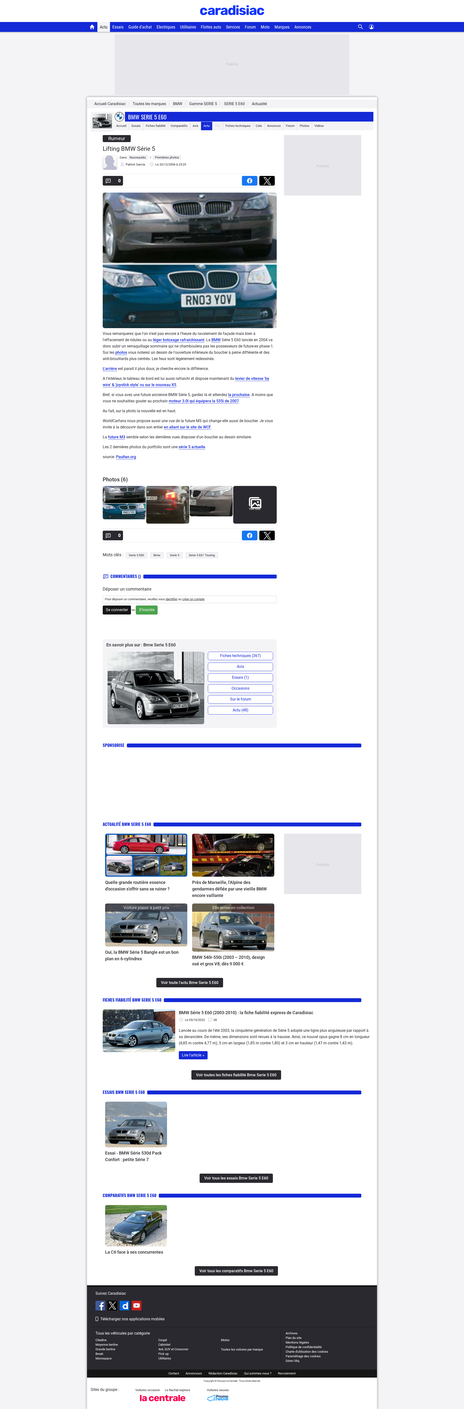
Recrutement (287, 1373)
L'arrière (110, 368)
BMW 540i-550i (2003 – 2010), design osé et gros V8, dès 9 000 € (228, 960)
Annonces (302, 26)
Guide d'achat (140, 26)
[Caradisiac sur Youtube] (136, 1306)
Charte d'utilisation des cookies (307, 1351)
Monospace (103, 1358)
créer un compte (193, 599)
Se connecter (117, 609)
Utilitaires (188, 26)
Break (99, 1354)
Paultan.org (126, 457)
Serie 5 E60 (136, 555)
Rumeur (116, 138)
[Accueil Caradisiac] (92, 27)
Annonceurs (194, 1373)
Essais (117, 26)
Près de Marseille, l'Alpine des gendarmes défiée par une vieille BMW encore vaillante (229, 889)
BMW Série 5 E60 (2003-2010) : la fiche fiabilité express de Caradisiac (246, 1012)
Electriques (166, 26)
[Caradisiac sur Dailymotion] (125, 1306)
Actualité (259, 103)
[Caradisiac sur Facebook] (100, 1306)
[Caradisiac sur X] (113, 1306)
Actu (104, 26)
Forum (250, 26)
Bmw (156, 555)
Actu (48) (240, 710)
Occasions (240, 688)
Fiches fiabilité (156, 126)
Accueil (121, 126)
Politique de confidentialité (304, 1347)
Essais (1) (240, 677)
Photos (304, 126)
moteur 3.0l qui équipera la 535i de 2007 (204, 401)
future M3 (116, 437)
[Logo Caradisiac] (232, 19)
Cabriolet (164, 1344)
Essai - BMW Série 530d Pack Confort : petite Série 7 (133, 1156)
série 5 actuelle (192, 447)
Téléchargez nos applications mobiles (132, 1319)
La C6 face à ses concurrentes (134, 1252)
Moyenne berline (106, 1344)
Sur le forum (240, 699)
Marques (282, 26)
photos (121, 352)
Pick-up (163, 1354)
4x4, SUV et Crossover (173, 1349)
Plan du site (294, 1338)
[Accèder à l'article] (146, 855)
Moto (265, 26)
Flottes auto (211, 26)
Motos (225, 1340)
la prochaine (239, 394)
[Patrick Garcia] (110, 169)
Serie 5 (174, 555)
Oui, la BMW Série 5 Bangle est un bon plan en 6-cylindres (142, 955)
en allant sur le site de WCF (187, 427)
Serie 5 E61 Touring (202, 555)
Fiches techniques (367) (240, 655)
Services (233, 26)
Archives (291, 1333)
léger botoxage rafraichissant (178, 340)
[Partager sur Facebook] (250, 179)
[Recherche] (360, 27)
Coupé (162, 1340)
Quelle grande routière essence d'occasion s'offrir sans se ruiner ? (137, 885)
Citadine (101, 1340)
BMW (216, 340)
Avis (195, 126)
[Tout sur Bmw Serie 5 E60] (102, 127)
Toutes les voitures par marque (242, 1349)
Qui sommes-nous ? (257, 1373)
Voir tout (254, 509)
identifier (171, 599)
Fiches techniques (238, 126)
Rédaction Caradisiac (223, 1373)
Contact (173, 1373)
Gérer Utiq (292, 1361)
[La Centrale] (162, 1402)
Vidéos (319, 126)
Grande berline (105, 1349)
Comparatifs (179, 126)
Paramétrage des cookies (303, 1356)
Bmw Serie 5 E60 (147, 116)
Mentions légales (297, 1342)
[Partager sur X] (268, 179)
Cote (259, 126)
